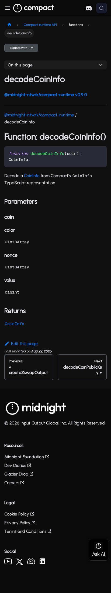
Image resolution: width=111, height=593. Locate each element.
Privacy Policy (17, 522)
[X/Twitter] (19, 563)
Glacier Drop (16, 474)
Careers (11, 482)
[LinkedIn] (42, 562)
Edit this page (24, 343)
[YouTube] (8, 562)
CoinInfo (32, 175)
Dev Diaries (15, 465)
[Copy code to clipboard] (100, 153)
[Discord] (31, 562)
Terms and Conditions (25, 531)
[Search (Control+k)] (101, 8)
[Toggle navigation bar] (7, 8)
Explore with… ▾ (21, 47)
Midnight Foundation (24, 456)
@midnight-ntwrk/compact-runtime (39, 114)
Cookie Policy (16, 514)
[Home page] (9, 25)
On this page (20, 65)
